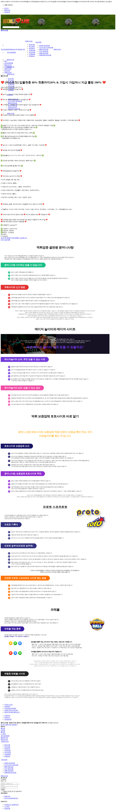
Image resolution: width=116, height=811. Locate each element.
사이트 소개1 (8, 704)
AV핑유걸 (32, 54)
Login (2, 789)
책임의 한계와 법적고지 (12, 712)
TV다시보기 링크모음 (15, 101)
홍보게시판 (10, 59)
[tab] (58, 736)
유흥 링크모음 (12, 107)
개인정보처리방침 (10, 708)
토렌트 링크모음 (44, 45)
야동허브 (32, 56)
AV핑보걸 (32, 50)
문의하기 (7, 717)
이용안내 (7, 715)
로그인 (6, 8)
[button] (2, 240)
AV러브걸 (11, 86)
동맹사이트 (10, 74)
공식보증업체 (11, 52)
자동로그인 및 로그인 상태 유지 (12, 791)
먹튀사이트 (10, 113)
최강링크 (32, 48)
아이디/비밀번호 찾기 (11, 798)
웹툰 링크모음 (12, 103)
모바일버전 (8, 719)
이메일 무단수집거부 (11, 710)
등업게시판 (21, 49)
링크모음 (38, 42)
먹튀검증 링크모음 (14, 109)
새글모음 (7, 808)
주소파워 (32, 46)
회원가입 (7, 10)
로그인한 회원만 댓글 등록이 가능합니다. (14, 238)
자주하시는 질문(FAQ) (11, 804)
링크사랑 (11, 78)
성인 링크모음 (43, 51)
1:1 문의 (6, 806)
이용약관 (7, 706)
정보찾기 (7, 12)
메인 (5, 61)
